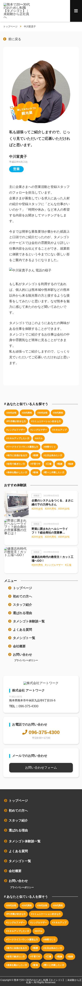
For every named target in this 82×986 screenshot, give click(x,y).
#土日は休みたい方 (53, 455)
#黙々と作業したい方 (54, 472)
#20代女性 (11, 413)
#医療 (35, 455)
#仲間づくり (50, 447)
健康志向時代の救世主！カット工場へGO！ (52, 558)
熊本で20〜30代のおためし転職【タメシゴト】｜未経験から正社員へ (48, 981)
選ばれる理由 (22, 613)
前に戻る (14, 39)
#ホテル (39, 438)
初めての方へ (22, 596)
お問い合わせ (22, 654)
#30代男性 (58, 413)
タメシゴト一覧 (24, 638)
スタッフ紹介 (22, 604)
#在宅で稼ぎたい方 (15, 464)
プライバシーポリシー (26, 660)
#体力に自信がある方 (16, 455)
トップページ (22, 588)
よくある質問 (22, 629)
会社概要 (19, 646)
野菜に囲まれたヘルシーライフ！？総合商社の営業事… (50, 530)
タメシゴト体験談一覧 (29, 621)
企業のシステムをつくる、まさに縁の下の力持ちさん (52, 502)
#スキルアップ (59, 430)
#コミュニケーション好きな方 (46, 421)
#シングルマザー (38, 430)
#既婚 (59, 464)
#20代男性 (27, 413)
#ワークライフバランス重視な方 (22, 447)
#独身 (70, 464)
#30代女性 (42, 413)
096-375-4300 (28, 706)
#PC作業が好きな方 (16, 421)
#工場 (48, 464)
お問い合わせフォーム (41, 767)
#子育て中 (35, 464)
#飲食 (35, 472)
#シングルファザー (15, 430)
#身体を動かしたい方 (16, 472)
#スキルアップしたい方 (17, 438)
